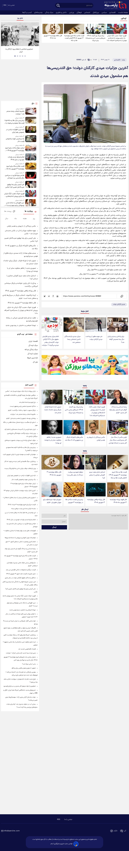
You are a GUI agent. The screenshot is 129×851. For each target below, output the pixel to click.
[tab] (25, 56)
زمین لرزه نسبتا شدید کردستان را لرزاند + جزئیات (21, 653)
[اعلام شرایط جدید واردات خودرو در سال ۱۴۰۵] (30, 157)
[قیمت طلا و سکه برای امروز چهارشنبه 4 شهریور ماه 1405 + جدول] (30, 166)
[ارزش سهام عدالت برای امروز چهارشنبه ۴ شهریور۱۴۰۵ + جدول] (30, 148)
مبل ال (35, 362)
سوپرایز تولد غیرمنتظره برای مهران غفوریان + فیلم (52, 501)
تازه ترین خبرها (32, 358)
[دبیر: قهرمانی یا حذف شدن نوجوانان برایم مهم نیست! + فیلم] (30, 203)
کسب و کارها (27, 12)
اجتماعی (87, 12)
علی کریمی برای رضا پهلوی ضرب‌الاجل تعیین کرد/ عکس (14, 186)
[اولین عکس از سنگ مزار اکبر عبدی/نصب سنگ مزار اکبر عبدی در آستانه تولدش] (117, 427)
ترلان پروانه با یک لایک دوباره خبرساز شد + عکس (20, 391)
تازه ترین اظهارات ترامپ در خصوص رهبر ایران (15, 131)
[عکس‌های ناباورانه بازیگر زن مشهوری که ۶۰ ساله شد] (73, 427)
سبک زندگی (49, 12)
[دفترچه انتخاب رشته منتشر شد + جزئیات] (30, 111)
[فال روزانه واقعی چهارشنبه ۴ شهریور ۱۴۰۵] (95, 489)
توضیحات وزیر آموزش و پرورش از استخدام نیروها (20, 538)
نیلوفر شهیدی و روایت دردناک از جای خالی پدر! (75, 473)
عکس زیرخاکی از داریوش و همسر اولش (96, 439)
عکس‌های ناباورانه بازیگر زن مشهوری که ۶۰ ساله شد (74, 439)
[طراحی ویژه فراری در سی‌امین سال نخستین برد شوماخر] (30, 175)
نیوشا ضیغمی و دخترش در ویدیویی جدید (21, 325)
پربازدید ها (29, 211)
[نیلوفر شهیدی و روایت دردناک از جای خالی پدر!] (73, 462)
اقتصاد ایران (33, 341)
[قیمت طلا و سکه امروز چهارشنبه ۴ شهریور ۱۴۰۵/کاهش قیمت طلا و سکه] (74, 29)
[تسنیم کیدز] (85, 365)
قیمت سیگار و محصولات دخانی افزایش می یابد (21, 570)
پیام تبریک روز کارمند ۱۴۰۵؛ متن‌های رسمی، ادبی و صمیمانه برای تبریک (95, 38)
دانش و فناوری (61, 12)
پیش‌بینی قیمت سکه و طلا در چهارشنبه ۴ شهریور (74, 501)
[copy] (121, 296)
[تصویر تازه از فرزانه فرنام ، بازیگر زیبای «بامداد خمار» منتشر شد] (52, 397)
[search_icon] (58, 6)
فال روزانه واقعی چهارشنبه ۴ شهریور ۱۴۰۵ (96, 501)
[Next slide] (36, 34)
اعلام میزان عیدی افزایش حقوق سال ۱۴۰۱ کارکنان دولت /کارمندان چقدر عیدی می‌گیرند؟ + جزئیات (50, 341)
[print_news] (57, 296)
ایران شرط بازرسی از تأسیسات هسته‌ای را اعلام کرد (20, 429)
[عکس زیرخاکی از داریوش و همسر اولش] (95, 427)
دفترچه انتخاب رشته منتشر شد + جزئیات (15, 112)
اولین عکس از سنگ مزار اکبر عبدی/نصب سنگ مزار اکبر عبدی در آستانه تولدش (118, 440)
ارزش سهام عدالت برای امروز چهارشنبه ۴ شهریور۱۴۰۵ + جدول (14, 149)
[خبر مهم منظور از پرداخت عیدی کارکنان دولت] (95, 324)
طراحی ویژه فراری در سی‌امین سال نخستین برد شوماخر (14, 176)
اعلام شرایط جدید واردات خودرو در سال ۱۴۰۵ (16, 158)
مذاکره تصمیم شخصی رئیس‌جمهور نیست (23, 406)
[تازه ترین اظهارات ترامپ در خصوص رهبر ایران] (30, 130)
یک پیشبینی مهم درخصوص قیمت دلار (15, 140)
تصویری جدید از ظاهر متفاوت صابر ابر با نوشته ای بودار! (52, 440)
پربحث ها (7, 211)
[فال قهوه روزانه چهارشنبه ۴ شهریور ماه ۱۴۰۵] (117, 489)
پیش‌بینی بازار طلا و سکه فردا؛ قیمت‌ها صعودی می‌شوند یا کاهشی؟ (14, 121)
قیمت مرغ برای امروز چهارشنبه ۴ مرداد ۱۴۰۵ (22, 504)
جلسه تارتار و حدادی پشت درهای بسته (23, 508)
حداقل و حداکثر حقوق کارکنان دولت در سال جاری (20, 578)
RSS (5, 5)
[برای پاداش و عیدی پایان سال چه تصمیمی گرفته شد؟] (117, 324)
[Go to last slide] (4, 34)
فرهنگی (79, 12)
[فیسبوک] (53, 296)
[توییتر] (44, 296)
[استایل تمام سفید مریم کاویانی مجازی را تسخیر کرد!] (95, 462)
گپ (125, 831)
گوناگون (123, 18)
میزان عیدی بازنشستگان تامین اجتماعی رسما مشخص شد (72, 339)
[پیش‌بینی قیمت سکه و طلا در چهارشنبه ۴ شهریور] (73, 489)
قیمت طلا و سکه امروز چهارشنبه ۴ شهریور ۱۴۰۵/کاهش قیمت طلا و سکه (74, 38)
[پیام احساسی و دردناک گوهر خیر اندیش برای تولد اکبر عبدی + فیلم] (117, 397)
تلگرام (115, 831)
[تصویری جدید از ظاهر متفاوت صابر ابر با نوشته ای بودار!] (52, 427)
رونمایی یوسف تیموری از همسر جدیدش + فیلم (21, 418)
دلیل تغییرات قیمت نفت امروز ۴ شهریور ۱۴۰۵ (21, 574)
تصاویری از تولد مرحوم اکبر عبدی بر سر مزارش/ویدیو (20, 686)
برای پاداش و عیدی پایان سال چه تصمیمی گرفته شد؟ (116, 339)
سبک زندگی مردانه (31, 349)
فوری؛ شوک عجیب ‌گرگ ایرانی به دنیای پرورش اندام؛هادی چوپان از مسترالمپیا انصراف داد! (117, 38)
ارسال (54, 527)
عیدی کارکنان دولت (119, 304)
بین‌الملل (96, 12)
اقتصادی (112, 12)
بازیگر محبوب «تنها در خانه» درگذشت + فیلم (22, 410)
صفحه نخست (123, 12)
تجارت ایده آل (33, 353)
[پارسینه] (114, 5)
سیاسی (104, 12)
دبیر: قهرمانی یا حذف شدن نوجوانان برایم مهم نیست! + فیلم (14, 204)
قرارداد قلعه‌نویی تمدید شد (27, 649)
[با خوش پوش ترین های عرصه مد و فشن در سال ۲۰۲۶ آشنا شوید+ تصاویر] (20, 34)
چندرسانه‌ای (38, 12)
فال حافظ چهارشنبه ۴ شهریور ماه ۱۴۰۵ (53, 37)
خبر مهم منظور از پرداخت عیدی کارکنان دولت (94, 338)
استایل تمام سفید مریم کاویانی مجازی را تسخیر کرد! (97, 475)
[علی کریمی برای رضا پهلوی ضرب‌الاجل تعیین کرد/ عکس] (30, 185)
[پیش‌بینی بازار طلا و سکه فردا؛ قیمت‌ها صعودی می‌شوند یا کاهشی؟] (30, 120)
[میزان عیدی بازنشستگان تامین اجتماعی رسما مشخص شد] (73, 324)
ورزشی (71, 12)
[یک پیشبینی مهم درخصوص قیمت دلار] (30, 139)
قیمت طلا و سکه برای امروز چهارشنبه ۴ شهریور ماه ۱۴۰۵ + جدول (14, 167)
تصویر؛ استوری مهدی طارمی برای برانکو (24, 668)
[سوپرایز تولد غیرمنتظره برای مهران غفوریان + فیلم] (52, 489)
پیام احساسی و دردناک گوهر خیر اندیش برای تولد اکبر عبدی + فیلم (118, 410)
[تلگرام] (48, 296)
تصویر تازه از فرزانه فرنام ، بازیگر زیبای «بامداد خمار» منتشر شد (52, 410)
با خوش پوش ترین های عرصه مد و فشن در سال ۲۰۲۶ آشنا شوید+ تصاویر (19, 50)
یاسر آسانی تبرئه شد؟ (29, 664)
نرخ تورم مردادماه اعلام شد (27, 402)
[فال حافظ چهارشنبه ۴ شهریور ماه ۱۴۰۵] (53, 29)
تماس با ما (11, 5)
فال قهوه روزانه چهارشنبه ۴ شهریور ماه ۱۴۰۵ (118, 501)
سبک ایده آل (33, 345)
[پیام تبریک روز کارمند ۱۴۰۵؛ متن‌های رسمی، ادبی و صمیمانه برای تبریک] (95, 29)
